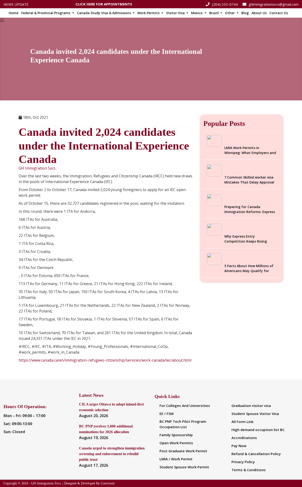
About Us (259, 13)
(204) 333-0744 (225, 4)
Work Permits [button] (148, 13)
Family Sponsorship (176, 434)
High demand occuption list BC (258, 429)
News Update (16, 4)
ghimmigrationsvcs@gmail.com (273, 4)
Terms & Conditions (248, 469)
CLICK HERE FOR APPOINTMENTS (104, 3)
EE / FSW (166, 413)
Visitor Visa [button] (176, 13)
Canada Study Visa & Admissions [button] (104, 13)
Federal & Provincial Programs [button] (46, 13)
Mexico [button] (197, 13)
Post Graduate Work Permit (183, 451)
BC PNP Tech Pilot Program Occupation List (182, 424)
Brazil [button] (214, 13)
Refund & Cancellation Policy (256, 453)
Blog (245, 13)
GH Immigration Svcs (37, 168)
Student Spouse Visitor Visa (255, 413)
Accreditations (244, 437)
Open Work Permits (176, 442)
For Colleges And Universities (184, 405)
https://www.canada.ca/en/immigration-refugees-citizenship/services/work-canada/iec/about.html (105, 360)
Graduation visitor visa (251, 405)
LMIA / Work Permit (176, 459)
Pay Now (238, 445)
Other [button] (230, 13)
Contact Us (278, 13)
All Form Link (242, 421)
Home (13, 13)
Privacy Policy (243, 461)
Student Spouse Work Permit (184, 467)
